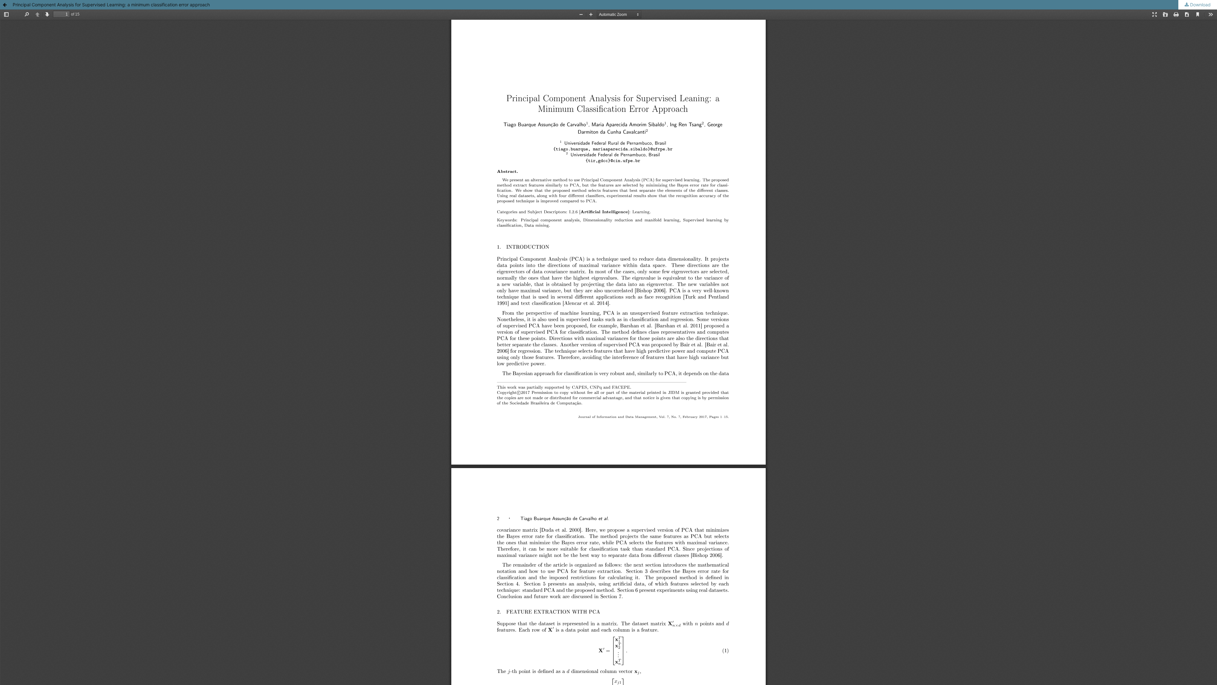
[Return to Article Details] (5, 5)
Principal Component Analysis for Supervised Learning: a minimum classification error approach (111, 4)
